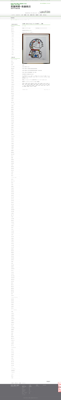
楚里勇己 (12, 186)
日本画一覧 (12, 26)
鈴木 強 (12, 179)
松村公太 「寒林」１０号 (47, 89)
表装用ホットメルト (24, 393)
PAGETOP (48, 381)
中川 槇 (12, 229)
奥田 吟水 (12, 89)
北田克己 (12, 127)
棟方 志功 (13, 36)
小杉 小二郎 (12, 136)
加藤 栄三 (12, 107)
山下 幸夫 (12, 352)
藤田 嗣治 (12, 288)
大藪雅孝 (12, 98)
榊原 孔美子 (12, 154)
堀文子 (12, 293)
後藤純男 (12, 150)
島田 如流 (12, 168)
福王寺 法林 (12, 277)
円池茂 (12, 311)
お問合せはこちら (60, 384)
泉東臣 (12, 64)
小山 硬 (12, 100)
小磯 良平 (12, 134)
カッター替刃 (23, 394)
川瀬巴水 (12, 123)
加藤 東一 (12, 111)
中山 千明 (12, 247)
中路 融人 (12, 238)
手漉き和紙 (23, 387)
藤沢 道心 (12, 286)
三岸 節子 (12, 313)
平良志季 (12, 188)
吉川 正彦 (12, 365)
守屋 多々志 (12, 340)
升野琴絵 (12, 304)
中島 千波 (12, 236)
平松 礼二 (12, 270)
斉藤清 (12, 157)
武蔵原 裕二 (12, 322)
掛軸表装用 (30, 386)
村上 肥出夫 (12, 327)
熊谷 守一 (12, 132)
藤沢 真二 (12, 284)
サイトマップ (37, 386)
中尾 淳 (12, 227)
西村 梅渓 (12, 250)
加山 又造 (12, 116)
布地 (29, 387)
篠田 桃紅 (13, 33)
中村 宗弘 (12, 243)
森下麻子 (12, 331)
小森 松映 (12, 145)
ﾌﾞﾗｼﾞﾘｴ (12, 374)
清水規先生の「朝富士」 (25, 89)
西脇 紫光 (12, 252)
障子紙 (22, 388)
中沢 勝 (12, 234)
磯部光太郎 (12, 68)
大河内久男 (12, 84)
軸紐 (29, 392)
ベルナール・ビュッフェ (14, 297)
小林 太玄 (12, 141)
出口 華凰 (12, 218)
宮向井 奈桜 (12, 318)
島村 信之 (12, 170)
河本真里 (12, 125)
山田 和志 (12, 354)
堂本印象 (12, 225)
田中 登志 (12, 204)
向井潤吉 (12, 320)
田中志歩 (12, 202)
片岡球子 (13, 46)
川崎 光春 (12, 120)
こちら (29, 30)
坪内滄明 (12, 213)
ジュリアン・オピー (13, 177)
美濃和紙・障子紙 (24, 386)
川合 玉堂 (12, 118)
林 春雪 (12, 261)
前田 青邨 (13, 41)
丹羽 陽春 (12, 254)
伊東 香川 (12, 73)
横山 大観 (12, 361)
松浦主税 (12, 306)
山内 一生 (12, 345)
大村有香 (12, 86)
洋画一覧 (12, 28)
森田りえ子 (12, 338)
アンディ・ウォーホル (14, 59)
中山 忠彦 (12, 245)
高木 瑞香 (12, 193)
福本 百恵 (12, 281)
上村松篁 (12, 82)
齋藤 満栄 (12, 152)
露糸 (29, 393)
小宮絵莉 (12, 143)
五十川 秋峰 (12, 66)
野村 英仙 (12, 256)
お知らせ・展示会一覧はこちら (60, 389)
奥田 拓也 (12, 93)
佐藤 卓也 (12, 161)
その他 (12, 377)
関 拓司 (12, 182)
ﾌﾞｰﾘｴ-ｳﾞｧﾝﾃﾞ (13, 372)
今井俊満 (12, 77)
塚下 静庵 (12, 211)
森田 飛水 (12, 336)
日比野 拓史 (13, 49)
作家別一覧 (12, 31)
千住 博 (12, 38)
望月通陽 (12, 329)
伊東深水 (12, 75)
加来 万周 (12, 102)
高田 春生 (12, 195)
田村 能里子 (12, 209)
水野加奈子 (12, 315)
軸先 (29, 388)
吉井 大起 (12, 363)
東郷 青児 (13, 54)
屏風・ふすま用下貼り (24, 392)
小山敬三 (12, 148)
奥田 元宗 (12, 91)
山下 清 (12, 349)
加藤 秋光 (12, 109)
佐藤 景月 (12, 159)
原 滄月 (12, 263)
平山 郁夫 (12, 272)
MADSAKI (12, 302)
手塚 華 (12, 51)
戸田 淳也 (12, 222)
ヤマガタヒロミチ (13, 347)
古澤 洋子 (12, 295)
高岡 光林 (12, 191)
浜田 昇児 (12, 259)
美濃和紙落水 (13, 370)
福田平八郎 (12, 279)
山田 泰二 (12, 356)
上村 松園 (12, 80)
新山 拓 (12, 175)
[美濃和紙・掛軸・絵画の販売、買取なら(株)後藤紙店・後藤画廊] (21, 8)
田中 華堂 (12, 200)
